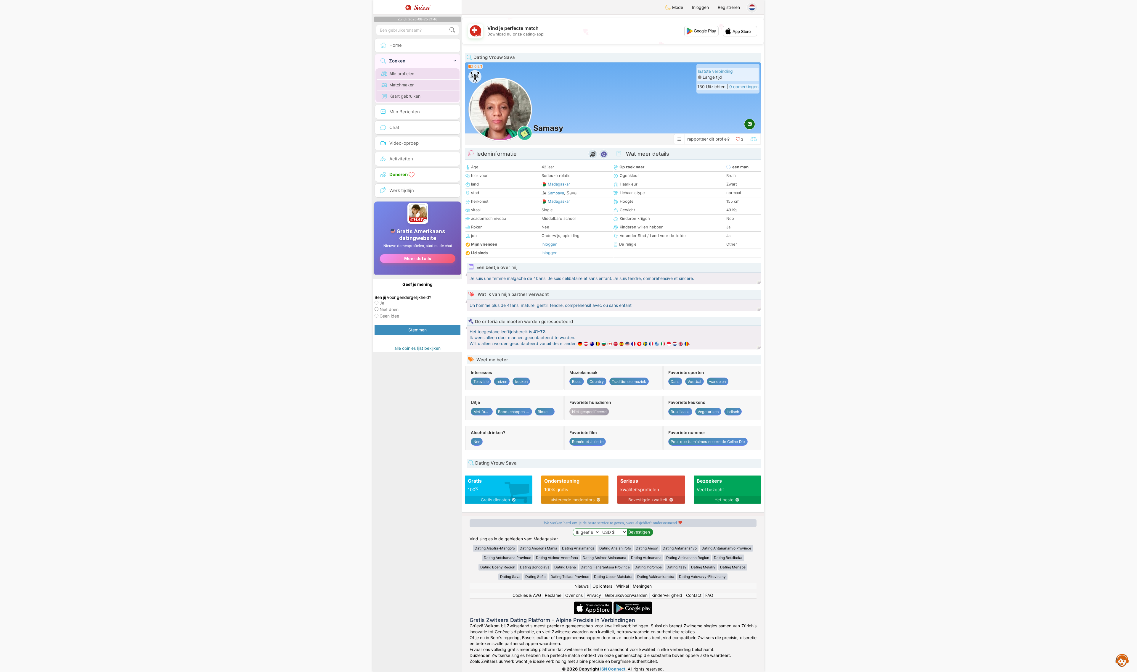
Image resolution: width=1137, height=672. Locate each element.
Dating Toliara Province (569, 576)
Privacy (594, 595)
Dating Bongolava (535, 567)
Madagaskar (559, 184)
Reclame (553, 595)
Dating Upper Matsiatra (613, 576)
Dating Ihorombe (648, 567)
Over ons (574, 595)
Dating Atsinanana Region (687, 557)
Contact (693, 595)
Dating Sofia (535, 576)
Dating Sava (510, 576)
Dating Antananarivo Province (726, 548)
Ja (382, 302)
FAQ (709, 595)
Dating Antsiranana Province (507, 557)
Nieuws (581, 586)
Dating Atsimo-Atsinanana (604, 557)
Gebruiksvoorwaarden (626, 595)
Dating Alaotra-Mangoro (495, 548)
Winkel (622, 586)
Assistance (1122, 660)
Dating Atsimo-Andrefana (557, 557)
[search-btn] (452, 30)
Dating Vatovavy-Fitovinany (702, 576)
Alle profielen (401, 73)
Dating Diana (565, 567)
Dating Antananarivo (680, 548)
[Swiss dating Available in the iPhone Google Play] (633, 604)
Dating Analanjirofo (615, 548)
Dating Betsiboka (728, 557)
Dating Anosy (647, 548)
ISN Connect (612, 668)
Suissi (420, 7)
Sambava (556, 193)
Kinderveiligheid (666, 595)
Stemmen (417, 329)
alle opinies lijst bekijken (417, 348)
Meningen (642, 586)
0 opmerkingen (744, 86)
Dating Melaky (703, 567)
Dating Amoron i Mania (538, 548)
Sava (571, 193)
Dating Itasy (676, 567)
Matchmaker (401, 84)
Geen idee (389, 315)
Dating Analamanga (578, 548)
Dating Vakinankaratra (655, 576)
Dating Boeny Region (497, 567)
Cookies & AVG (527, 595)
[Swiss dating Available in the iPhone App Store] (594, 604)
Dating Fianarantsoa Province (605, 567)
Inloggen (700, 7)
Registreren (729, 7)
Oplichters (602, 586)
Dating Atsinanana (646, 557)
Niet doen (389, 309)
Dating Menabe (733, 567)
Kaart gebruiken (404, 96)
